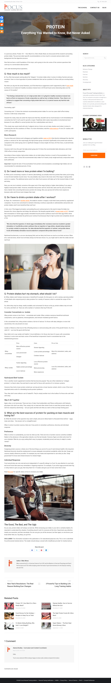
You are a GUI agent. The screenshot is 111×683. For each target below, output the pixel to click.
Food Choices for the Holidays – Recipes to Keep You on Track (25, 614)
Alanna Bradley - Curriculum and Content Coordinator (30, 648)
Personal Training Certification (46, 680)
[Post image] (9, 606)
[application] (95, 124)
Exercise (85, 74)
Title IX (80, 680)
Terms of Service (73, 680)
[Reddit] (1, 24)
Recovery (85, 79)
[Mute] (102, 129)
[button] (94, 124)
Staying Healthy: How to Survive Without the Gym (62, 604)
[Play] (85, 129)
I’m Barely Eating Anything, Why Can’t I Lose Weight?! (25, 624)
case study (70, 85)
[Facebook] (1, 17)
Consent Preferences (89, 680)
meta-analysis (54, 128)
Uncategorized (87, 82)
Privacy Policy (63, 680)
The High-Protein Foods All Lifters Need (63, 614)
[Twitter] (1, 21)
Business (85, 72)
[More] (1, 31)
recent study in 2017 (62, 211)
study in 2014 (47, 138)
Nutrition (85, 77)
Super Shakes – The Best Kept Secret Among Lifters (62, 624)
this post (10, 472)
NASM (56, 680)
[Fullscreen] (104, 129)
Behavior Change (87, 69)
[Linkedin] (1, 28)
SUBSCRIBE (94, 155)
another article (25, 200)
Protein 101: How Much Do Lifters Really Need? (26, 604)
